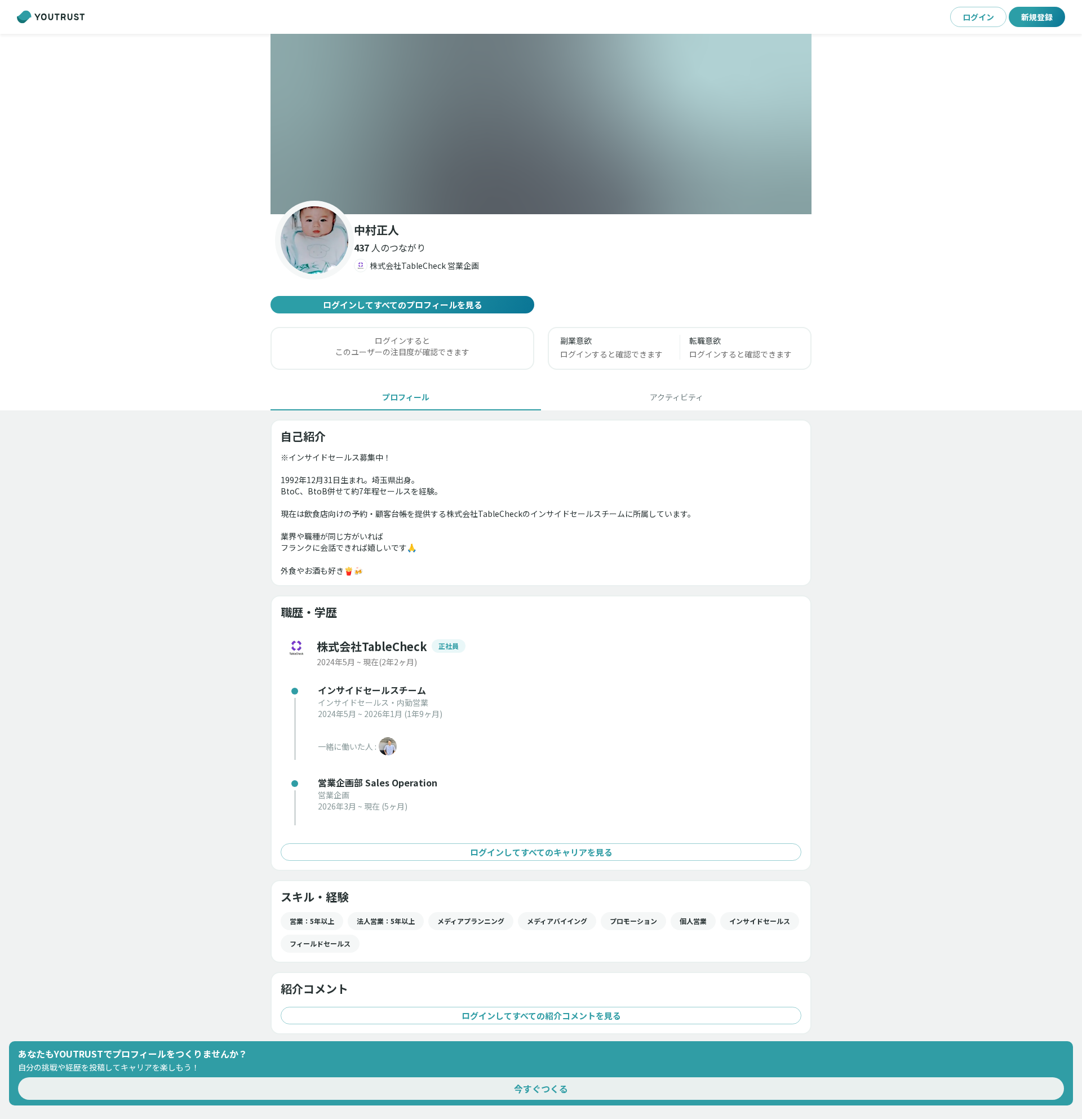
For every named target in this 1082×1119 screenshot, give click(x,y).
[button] (541, 124)
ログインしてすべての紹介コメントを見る (541, 1015)
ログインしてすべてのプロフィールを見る (402, 305)
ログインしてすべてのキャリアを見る (541, 852)
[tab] (405, 396)
